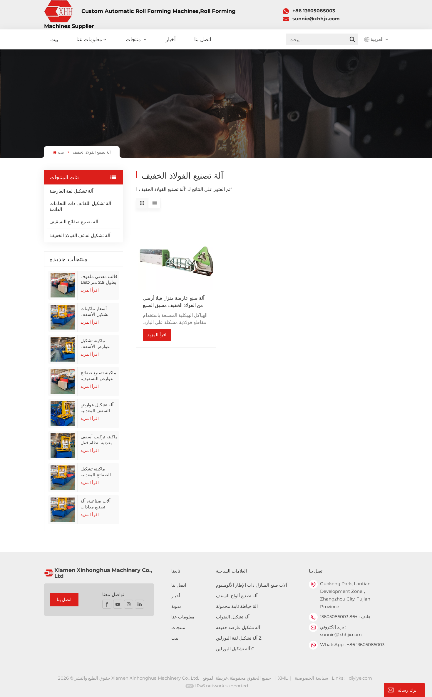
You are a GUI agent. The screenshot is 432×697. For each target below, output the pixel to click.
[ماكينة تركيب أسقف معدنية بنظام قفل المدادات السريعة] (63, 445)
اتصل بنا (202, 39)
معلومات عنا (89, 39)
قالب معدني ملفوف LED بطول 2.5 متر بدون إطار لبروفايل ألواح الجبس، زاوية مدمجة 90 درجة (99, 279)
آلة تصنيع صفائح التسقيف (73, 221)
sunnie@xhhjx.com (316, 18)
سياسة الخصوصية (311, 678)
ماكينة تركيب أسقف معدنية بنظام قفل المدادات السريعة (99, 440)
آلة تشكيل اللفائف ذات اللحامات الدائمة (80, 206)
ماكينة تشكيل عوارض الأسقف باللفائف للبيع (95, 344)
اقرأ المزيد (90, 290)
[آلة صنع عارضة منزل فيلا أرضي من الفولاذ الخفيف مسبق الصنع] (175, 252)
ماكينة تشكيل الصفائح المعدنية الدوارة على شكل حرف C (97, 472)
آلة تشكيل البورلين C (235, 648)
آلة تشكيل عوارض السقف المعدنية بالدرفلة (97, 408)
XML (283, 678)
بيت (54, 39)
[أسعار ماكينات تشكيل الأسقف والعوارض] (63, 317)
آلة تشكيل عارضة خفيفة (238, 627)
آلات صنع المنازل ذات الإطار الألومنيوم (251, 585)
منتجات (134, 39)
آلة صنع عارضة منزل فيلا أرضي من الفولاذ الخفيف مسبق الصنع (173, 301)
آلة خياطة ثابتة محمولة (237, 606)
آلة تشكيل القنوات (233, 617)
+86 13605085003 (313, 11)
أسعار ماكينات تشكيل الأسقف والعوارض (94, 311)
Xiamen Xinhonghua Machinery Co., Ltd (103, 573)
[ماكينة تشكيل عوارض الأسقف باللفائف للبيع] (63, 349)
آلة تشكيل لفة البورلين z (239, 638)
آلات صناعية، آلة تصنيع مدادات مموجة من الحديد (96, 504)
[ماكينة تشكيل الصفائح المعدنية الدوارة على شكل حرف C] (63, 477)
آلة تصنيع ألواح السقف (236, 595)
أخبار (171, 39)
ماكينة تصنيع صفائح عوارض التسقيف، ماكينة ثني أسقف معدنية (98, 376)
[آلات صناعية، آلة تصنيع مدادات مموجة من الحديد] (63, 509)
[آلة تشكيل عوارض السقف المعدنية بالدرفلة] (63, 413)
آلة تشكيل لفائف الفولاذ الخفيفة (79, 235)
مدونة (176, 606)
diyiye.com (360, 678)
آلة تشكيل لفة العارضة (71, 191)
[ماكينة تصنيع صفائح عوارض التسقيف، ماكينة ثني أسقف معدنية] (63, 381)
